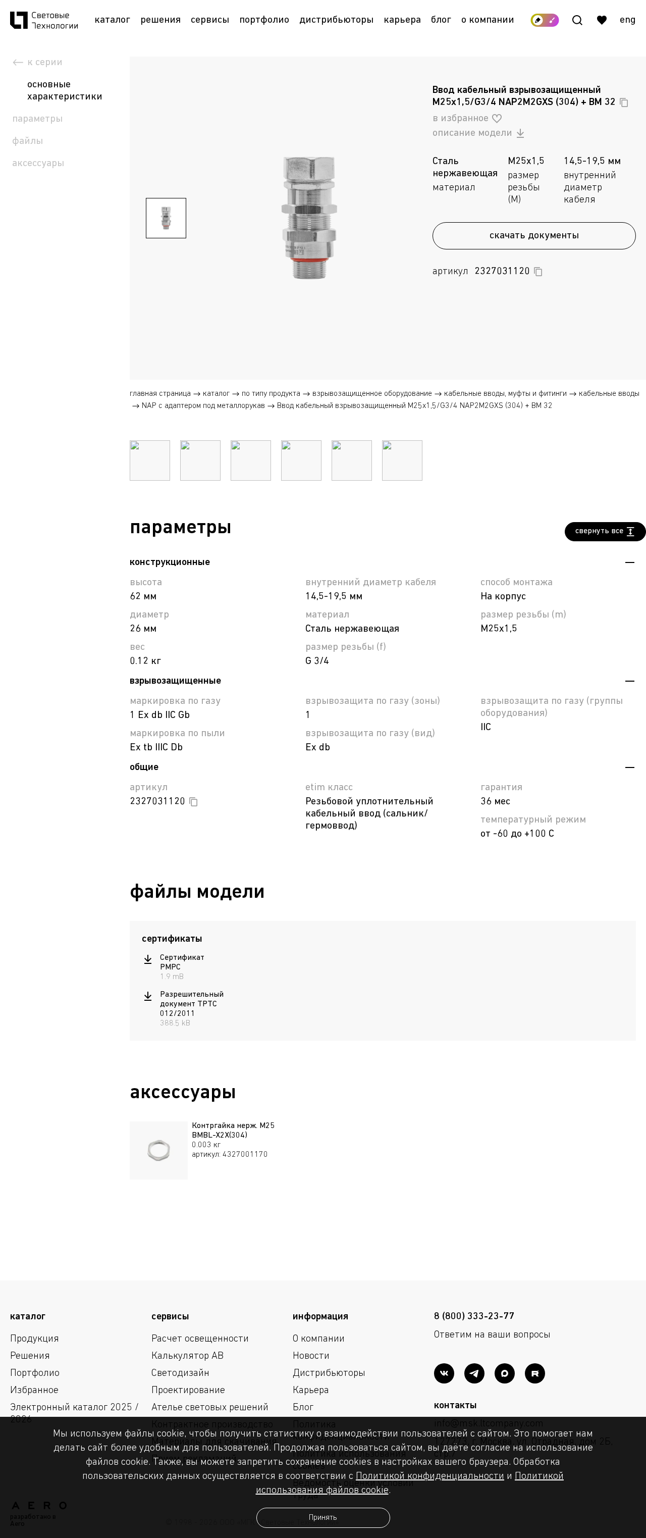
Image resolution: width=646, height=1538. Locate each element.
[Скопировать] (624, 102)
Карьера (402, 20)
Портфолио (264, 20)
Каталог (112, 20)
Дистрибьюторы (336, 20)
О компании (487, 20)
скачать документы (534, 236)
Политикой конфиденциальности (430, 1476)
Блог (441, 20)
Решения (160, 20)
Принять (323, 1518)
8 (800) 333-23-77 (474, 1317)
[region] (185, 991)
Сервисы (210, 20)
